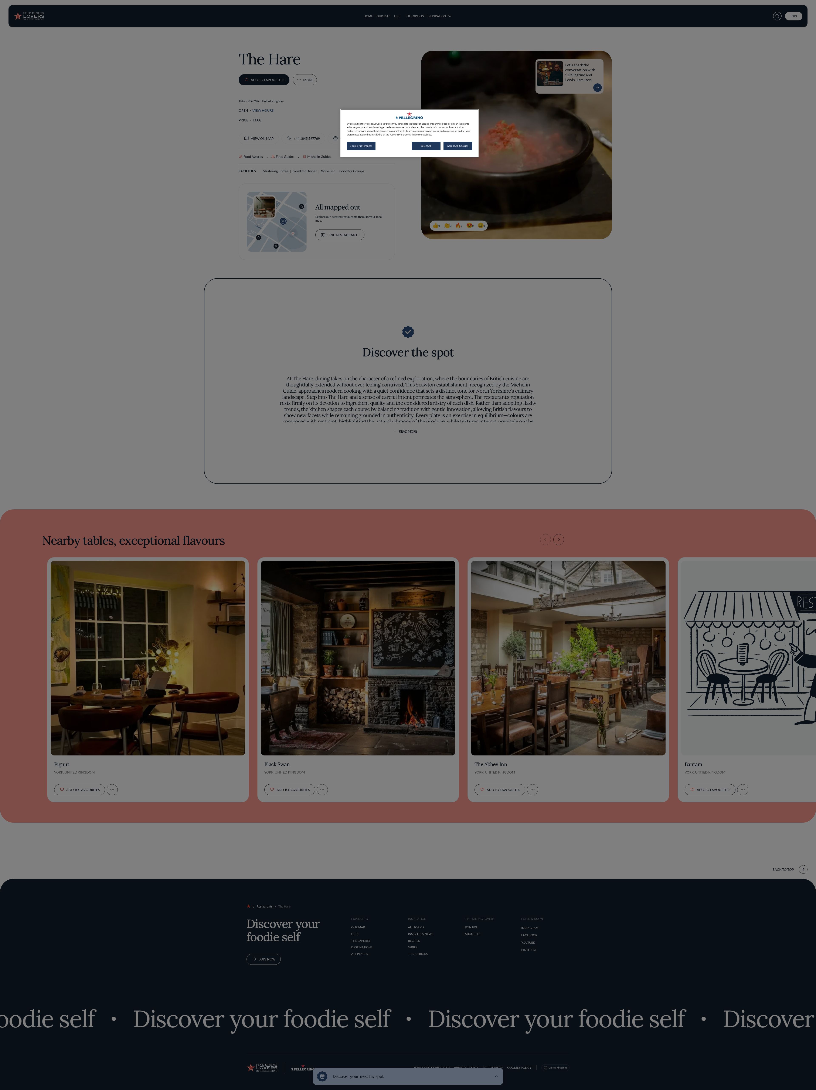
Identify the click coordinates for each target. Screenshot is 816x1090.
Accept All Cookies (457, 145)
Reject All (426, 145)
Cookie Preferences (361, 145)
